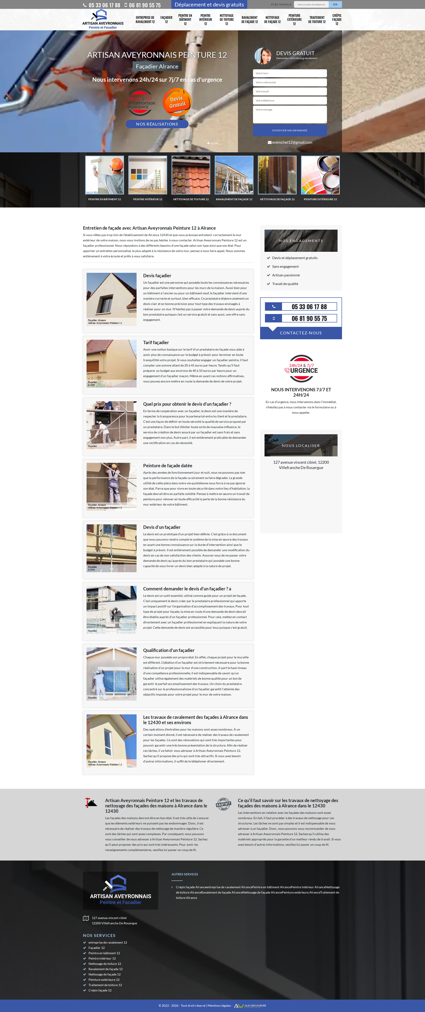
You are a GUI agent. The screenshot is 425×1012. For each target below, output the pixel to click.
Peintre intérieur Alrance (308, 887)
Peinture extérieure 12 (294, 19)
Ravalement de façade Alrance (221, 892)
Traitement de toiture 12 (317, 19)
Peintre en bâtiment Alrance (271, 887)
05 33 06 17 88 (103, 5)
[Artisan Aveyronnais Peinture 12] (103, 19)
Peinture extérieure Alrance (301, 892)
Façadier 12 (166, 19)
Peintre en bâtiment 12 (185, 19)
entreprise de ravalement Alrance (229, 887)
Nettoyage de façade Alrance (262, 892)
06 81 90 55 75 (144, 5)
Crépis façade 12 (337, 19)
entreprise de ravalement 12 (145, 19)
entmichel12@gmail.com (292, 142)
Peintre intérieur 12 (205, 19)
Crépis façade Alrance (191, 887)
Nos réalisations (157, 124)
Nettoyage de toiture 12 (227, 19)
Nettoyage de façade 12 (272, 19)
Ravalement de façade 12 (249, 19)
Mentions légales (219, 1005)
